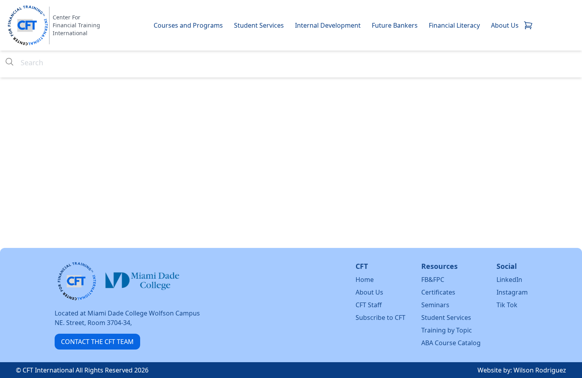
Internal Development (328, 25)
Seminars (435, 305)
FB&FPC (432, 279)
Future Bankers (395, 25)
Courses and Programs (188, 25)
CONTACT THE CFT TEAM (97, 341)
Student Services (259, 25)
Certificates (438, 292)
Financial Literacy (454, 25)
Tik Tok (506, 305)
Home (365, 279)
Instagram (512, 292)
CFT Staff (369, 305)
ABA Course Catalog (451, 342)
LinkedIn (509, 279)
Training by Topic (446, 330)
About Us (505, 25)
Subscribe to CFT (380, 317)
